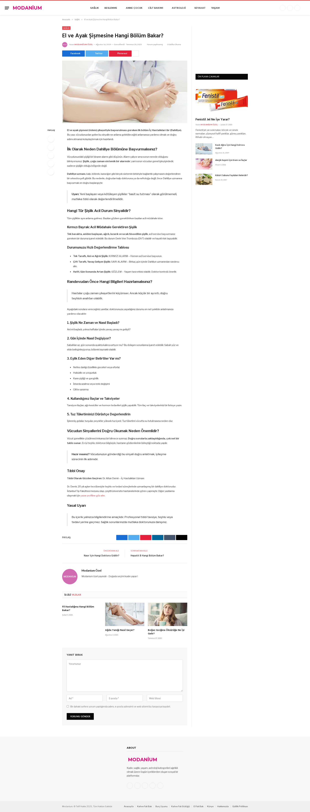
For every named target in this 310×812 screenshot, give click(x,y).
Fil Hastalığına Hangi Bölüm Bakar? (78, 608)
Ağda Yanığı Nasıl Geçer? (119, 630)
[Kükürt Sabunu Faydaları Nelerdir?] (204, 179)
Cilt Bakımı (155, 7)
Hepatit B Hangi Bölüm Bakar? (147, 556)
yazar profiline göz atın (93, 495)
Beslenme (110, 7)
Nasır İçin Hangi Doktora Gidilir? (101, 556)
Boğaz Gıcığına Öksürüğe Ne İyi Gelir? (166, 632)
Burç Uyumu (161, 806)
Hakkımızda (223, 806)
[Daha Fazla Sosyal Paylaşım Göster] (135, 53)
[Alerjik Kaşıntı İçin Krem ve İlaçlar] (204, 164)
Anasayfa (129, 806)
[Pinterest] (51, 163)
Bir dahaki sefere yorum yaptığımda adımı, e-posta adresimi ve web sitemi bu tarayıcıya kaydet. (120, 706)
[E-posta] (51, 172)
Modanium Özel (83, 44)
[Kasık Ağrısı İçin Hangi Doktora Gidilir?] (204, 148)
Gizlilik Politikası (240, 806)
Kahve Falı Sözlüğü (180, 806)
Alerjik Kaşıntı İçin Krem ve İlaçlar (231, 160)
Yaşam (215, 7)
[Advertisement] (222, 46)
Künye (210, 806)
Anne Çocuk (134, 7)
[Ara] (304, 8)
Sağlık (94, 7)
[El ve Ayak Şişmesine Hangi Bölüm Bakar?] (124, 92)
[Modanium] (27, 8)
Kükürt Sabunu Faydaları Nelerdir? (231, 175)
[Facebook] (51, 139)
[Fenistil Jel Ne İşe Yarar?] (222, 99)
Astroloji (179, 7)
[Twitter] (51, 147)
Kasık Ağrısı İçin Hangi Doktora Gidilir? (230, 147)
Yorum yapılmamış (155, 44)
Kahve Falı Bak (144, 806)
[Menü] (7, 8)
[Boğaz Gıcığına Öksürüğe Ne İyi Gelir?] (167, 614)
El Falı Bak (198, 806)
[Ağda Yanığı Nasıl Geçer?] (125, 614)
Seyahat (200, 7)
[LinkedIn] (51, 155)
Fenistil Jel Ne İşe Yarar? (213, 119)
